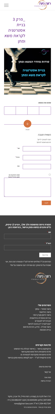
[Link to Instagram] (6, 411)
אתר (18, 166)
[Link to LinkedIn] (17, 411)
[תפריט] (7, 5)
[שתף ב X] (33, 111)
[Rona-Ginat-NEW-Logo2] (32, 5)
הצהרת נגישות (46, 381)
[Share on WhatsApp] (21, 111)
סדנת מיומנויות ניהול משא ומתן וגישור (36, 351)
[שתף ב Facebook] (45, 111)
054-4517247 (45, 403)
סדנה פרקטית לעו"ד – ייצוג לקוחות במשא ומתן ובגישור (29, 357)
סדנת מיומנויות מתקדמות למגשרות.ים (36, 354)
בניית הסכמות (45, 329)
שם (18, 148)
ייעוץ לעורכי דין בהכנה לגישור (39, 323)
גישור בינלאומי (45, 312)
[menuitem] (7, 5)
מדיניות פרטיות (45, 366)
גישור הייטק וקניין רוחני (42, 315)
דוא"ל (48, 243)
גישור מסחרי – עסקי (43, 309)
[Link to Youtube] (10, 411)
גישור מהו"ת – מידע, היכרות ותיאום (37, 326)
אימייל (17, 157)
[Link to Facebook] (14, 411)
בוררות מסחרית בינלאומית (40, 318)
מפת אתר (47, 377)
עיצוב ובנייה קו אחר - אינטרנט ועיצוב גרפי (37, 407)
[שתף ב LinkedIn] (10, 111)
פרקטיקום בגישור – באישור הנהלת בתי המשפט (32, 348)
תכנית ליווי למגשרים (43, 320)
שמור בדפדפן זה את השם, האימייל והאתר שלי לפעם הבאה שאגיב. (14, 178)
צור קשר (47, 372)
